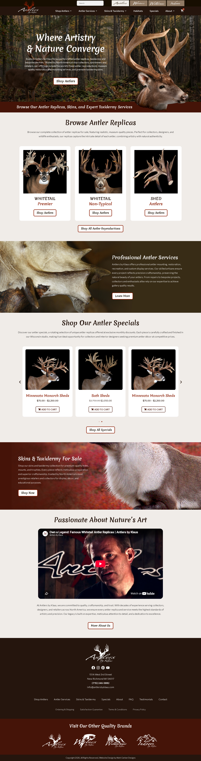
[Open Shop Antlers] (71, 11)
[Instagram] (98, 667)
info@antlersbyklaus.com (100, 687)
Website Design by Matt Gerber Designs (117, 758)
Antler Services (62, 699)
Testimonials (146, 699)
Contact (163, 699)
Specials (106, 699)
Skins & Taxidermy (86, 699)
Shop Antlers (41, 699)
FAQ (131, 699)
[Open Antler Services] (96, 11)
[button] (47, 409)
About (119, 699)
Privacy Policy (139, 709)
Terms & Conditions (117, 709)
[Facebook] (93, 667)
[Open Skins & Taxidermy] (126, 11)
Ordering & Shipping (64, 709)
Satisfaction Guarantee (91, 709)
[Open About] (174, 11)
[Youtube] (108, 667)
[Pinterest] (103, 667)
